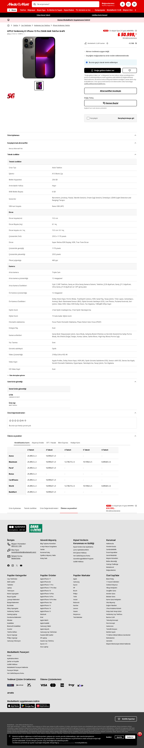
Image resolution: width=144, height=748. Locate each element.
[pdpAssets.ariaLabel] (11, 96)
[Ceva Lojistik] (10, 685)
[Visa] (43, 685)
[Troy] (71, 685)
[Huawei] (43, 706)
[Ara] (34, 4)
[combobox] (67, 4)
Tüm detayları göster (17, 375)
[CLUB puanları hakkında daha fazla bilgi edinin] (107, 43)
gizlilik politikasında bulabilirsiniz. (95, 84)
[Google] (28, 706)
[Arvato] (10, 692)
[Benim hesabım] (122, 4)
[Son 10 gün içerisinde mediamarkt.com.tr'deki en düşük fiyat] (136, 30)
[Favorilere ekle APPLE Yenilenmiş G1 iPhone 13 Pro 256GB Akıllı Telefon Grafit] (129, 70)
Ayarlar (119, 737)
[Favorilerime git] (128, 4)
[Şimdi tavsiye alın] (139, 734)
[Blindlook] (17, 528)
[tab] (22, 442)
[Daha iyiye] (35, 528)
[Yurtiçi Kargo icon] (29, 685)
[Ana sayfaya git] (18, 4)
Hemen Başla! (112, 103)
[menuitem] (23, 10)
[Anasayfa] (8, 25)
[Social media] (9, 565)
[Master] (53, 685)
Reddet (109, 737)
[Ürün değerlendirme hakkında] (25, 420)
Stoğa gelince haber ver (104, 70)
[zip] (80, 685)
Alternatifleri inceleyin (110, 91)
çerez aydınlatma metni (66, 743)
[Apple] (13, 706)
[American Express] (62, 685)
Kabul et (130, 737)
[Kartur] (19, 685)
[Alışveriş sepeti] (134, 4)
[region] (72, 471)
